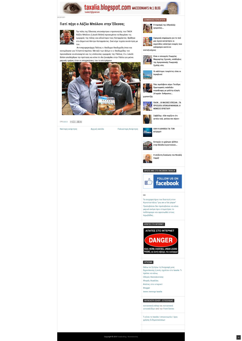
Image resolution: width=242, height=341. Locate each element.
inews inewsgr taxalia (152, 291)
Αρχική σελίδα (97, 129)
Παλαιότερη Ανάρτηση (128, 129)
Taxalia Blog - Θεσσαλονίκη (127, 337)
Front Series (168, 309)
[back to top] (238, 337)
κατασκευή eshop (151, 305)
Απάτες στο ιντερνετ (153, 284)
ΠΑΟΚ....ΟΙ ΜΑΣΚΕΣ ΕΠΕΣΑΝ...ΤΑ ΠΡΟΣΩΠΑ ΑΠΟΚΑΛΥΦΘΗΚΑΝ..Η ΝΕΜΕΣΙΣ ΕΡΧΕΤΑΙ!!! (167, 105)
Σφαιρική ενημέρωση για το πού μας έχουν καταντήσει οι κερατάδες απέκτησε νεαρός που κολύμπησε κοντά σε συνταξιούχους (162, 44)
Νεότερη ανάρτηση (68, 129)
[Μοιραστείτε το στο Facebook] (78, 122)
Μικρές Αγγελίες (151, 280)
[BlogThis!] (73, 122)
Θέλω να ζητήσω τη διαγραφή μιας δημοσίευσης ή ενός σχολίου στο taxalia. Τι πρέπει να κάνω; (162, 270)
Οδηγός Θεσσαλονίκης (153, 277)
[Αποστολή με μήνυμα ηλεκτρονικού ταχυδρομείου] (71, 122)
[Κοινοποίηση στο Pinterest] (81, 122)
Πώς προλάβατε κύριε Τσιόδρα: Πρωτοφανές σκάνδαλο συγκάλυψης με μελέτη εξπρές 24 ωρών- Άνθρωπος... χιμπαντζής (162, 90)
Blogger (146, 288)
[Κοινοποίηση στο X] (76, 122)
